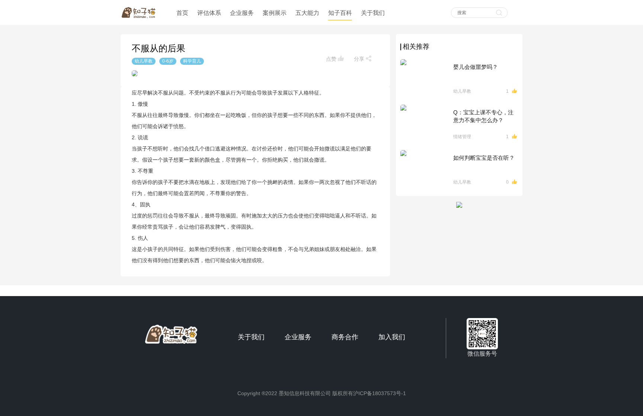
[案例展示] (274, 4)
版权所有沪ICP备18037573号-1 (369, 393)
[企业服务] (241, 4)
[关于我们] (372, 4)
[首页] (183, 4)
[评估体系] (209, 4)
